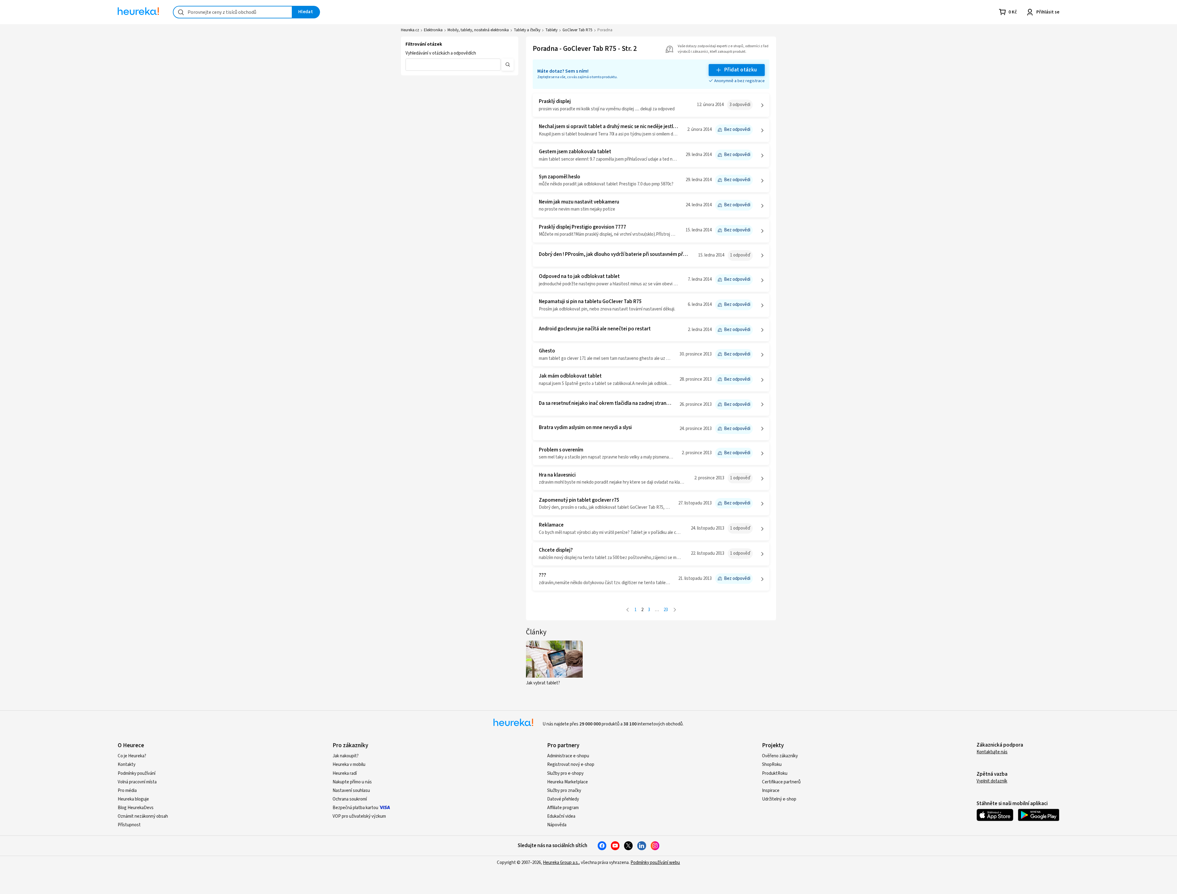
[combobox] (232, 12)
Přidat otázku (740, 70)
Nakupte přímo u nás (352, 782)
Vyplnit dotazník (992, 781)
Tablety (551, 30)
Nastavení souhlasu (351, 790)
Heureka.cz (410, 30)
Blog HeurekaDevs (136, 808)
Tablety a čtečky (527, 30)
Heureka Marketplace (567, 782)
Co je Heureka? (132, 756)
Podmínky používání (136, 773)
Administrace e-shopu (568, 756)
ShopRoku (772, 764)
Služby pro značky (564, 790)
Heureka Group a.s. (561, 862)
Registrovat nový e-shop (570, 764)
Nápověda (556, 825)
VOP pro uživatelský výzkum (359, 816)
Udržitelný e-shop (779, 799)
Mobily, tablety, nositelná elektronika (478, 30)
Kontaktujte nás (992, 752)
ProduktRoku (774, 773)
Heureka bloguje (133, 799)
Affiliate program (563, 808)
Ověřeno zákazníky (780, 756)
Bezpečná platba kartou (355, 808)
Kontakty (126, 764)
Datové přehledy (563, 799)
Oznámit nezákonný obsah (143, 816)
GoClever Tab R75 (577, 30)
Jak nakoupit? (346, 756)
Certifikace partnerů (781, 782)
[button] (453, 65)
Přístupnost (129, 825)
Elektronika (433, 30)
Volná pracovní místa (137, 782)
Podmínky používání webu (655, 862)
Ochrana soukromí (350, 799)
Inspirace (770, 790)
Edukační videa (561, 816)
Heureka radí (345, 773)
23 (666, 610)
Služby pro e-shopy (565, 773)
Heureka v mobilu (349, 764)
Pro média (127, 790)
